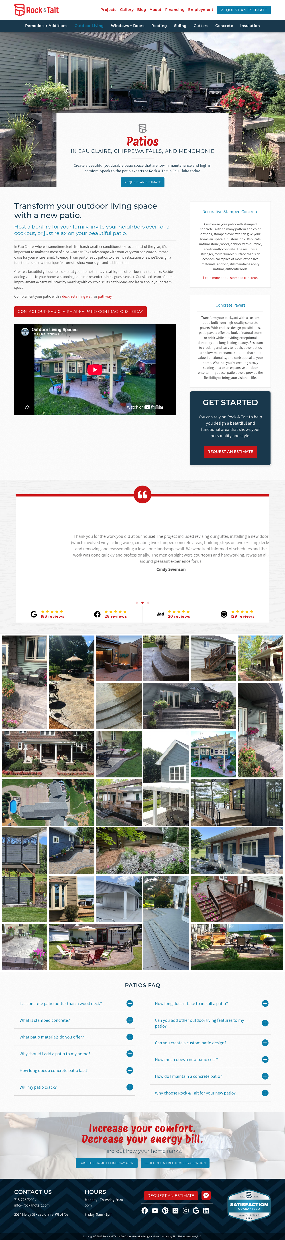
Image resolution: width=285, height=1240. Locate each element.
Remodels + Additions (46, 26)
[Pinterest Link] (167, 1210)
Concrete (224, 26)
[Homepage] (36, 10)
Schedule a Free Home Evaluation (175, 1163)
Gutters (201, 26)
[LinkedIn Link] (208, 1210)
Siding (180, 26)
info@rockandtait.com (32, 1205)
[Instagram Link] (187, 1210)
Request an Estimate (243, 10)
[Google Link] (198, 1210)
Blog (141, 10)
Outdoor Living (89, 26)
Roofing (159, 26)
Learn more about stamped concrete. (230, 277)
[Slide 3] (148, 603)
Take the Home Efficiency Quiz (106, 1163)
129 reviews (243, 616)
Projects (108, 10)
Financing (175, 10)
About (156, 10)
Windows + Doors (128, 26)
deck (65, 296)
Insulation (250, 26)
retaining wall (81, 296)
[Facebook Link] (146, 1210)
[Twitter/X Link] (177, 1210)
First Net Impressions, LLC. (187, 1236)
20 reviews (179, 616)
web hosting (162, 1236)
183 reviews (53, 616)
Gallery (127, 10)
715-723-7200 (24, 1199)
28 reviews (116, 616)
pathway (105, 296)
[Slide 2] (142, 603)
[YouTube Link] (157, 1210)
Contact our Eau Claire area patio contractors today (80, 311)
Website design (141, 1236)
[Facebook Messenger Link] (206, 1195)
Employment (200, 10)
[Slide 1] (137, 603)
